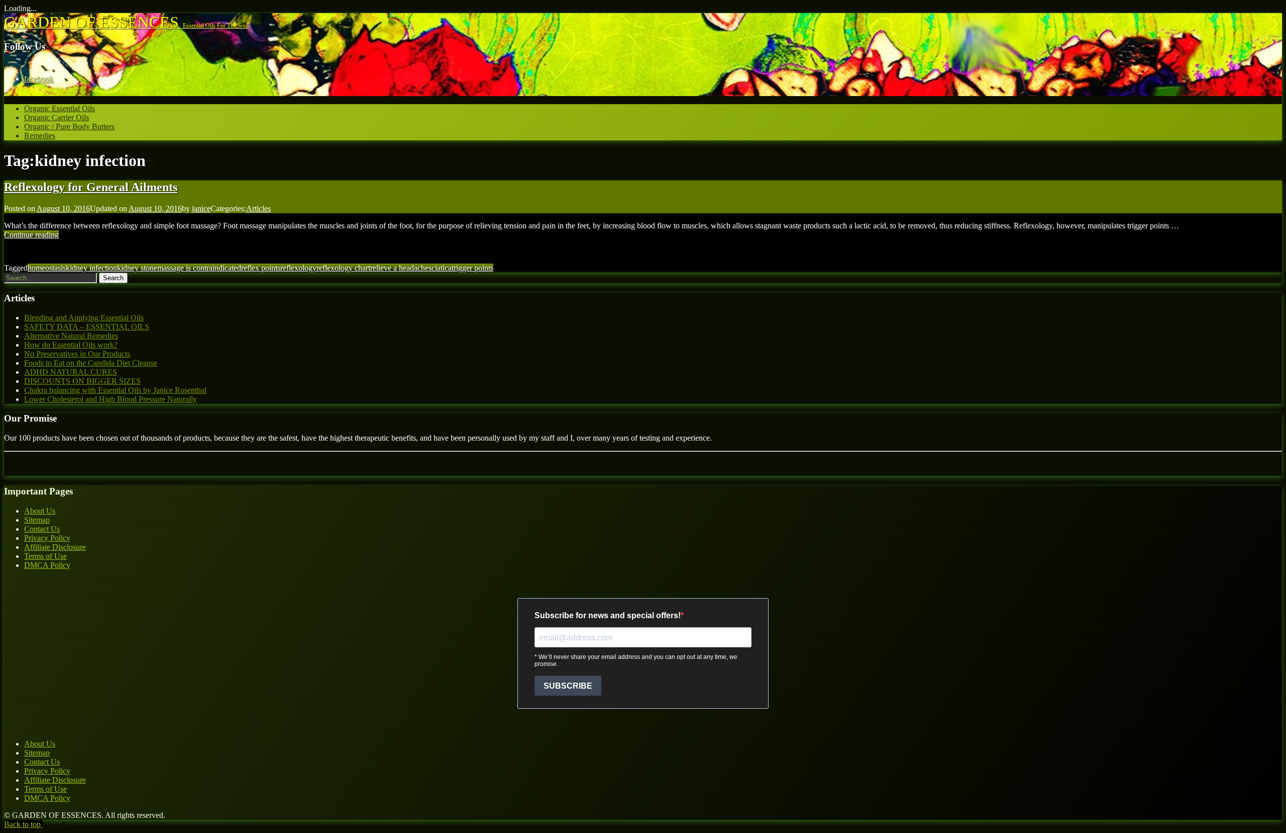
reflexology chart (343, 268)
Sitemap (37, 520)
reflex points (260, 268)
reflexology (298, 268)
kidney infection (91, 268)
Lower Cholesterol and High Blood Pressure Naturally (110, 399)
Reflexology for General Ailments (90, 187)
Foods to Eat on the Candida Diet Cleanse (90, 363)
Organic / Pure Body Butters (69, 126)
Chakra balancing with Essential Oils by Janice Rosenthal (115, 390)
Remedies (39, 135)
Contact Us (42, 529)
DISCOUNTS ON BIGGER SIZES (82, 381)
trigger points (472, 268)
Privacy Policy (47, 538)
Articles (258, 208)
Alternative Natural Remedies (71, 335)
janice (201, 208)
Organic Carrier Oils (56, 117)
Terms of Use (45, 556)
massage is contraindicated (199, 268)
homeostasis (47, 268)
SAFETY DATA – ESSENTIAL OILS (86, 326)
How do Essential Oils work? (71, 345)
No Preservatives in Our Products (77, 354)
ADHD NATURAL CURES (70, 372)
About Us (39, 511)
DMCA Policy (47, 565)
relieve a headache (399, 268)
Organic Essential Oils (59, 108)
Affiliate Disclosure (55, 547)
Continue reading (31, 234)
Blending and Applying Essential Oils (84, 317)
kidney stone (137, 268)
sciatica (440, 268)
